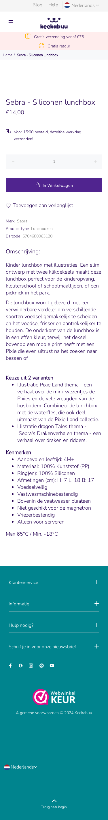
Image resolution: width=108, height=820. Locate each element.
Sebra (22, 221)
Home (7, 55)
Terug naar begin (54, 807)
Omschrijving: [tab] (23, 251)
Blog (37, 5)
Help (53, 5)
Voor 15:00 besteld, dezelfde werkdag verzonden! (47, 135)
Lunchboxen (42, 228)
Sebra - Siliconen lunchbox (37, 55)
